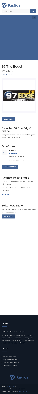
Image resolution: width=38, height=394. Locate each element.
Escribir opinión (10, 167)
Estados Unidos (8, 75)
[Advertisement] (19, 40)
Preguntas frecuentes (10, 360)
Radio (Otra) (8, 119)
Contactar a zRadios (10, 366)
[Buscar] (33, 11)
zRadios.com (10, 386)
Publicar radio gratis (9, 357)
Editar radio (8, 216)
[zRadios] (11, 5)
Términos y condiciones (11, 363)
